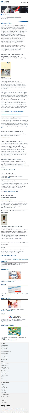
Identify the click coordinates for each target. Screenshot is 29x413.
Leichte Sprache (4, 358)
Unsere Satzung (4, 346)
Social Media (3, 373)
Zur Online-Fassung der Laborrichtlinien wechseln (12, 111)
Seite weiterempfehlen (23, 259)
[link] (27, 3)
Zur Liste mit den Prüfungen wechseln (10, 191)
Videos (2, 376)
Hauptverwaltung (4, 353)
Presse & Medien (4, 364)
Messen (2, 384)
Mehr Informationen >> (5, 137)
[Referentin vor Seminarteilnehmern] (14, 304)
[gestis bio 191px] (14, 331)
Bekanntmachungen (7, 410)
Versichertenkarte (4, 375)
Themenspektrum (11, 17)
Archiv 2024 (3, 392)
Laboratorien (18, 17)
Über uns (3, 343)
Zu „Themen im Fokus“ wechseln (7, 281)
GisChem (3, 313)
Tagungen (3, 386)
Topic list (3, 284)
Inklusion (3, 356)
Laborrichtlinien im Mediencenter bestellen (11, 114)
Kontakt (4, 399)
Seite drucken (15, 259)
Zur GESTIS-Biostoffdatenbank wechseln (9, 339)
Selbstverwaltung (4, 350)
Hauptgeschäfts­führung (6, 351)
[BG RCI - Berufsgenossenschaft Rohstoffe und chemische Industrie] (8, 3)
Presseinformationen (5, 365)
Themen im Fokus (5, 269)
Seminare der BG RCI (5, 298)
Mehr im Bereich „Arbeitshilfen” (8, 169)
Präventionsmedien (5, 372)
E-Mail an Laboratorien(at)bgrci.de (8, 255)
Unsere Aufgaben (4, 345)
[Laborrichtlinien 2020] (6, 69)
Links (2, 361)
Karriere (12, 408)
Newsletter (4, 261)
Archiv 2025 (3, 390)
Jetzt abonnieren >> (4, 265)
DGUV (2, 378)
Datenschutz (5, 400)
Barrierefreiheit (5, 394)
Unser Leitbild (4, 348)
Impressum (4, 402)
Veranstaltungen (5, 382)
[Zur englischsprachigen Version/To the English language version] (14, 21)
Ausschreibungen (19, 408)
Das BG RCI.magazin (5, 368)
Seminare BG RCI (4, 387)
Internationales (4, 359)
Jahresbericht (3, 370)
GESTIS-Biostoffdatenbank (7, 325)
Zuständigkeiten (4, 354)
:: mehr (8, 177)
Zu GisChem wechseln (5, 321)
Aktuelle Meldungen (5, 367)
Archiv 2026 (3, 389)
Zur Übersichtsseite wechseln (7, 310)
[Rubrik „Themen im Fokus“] (14, 275)
